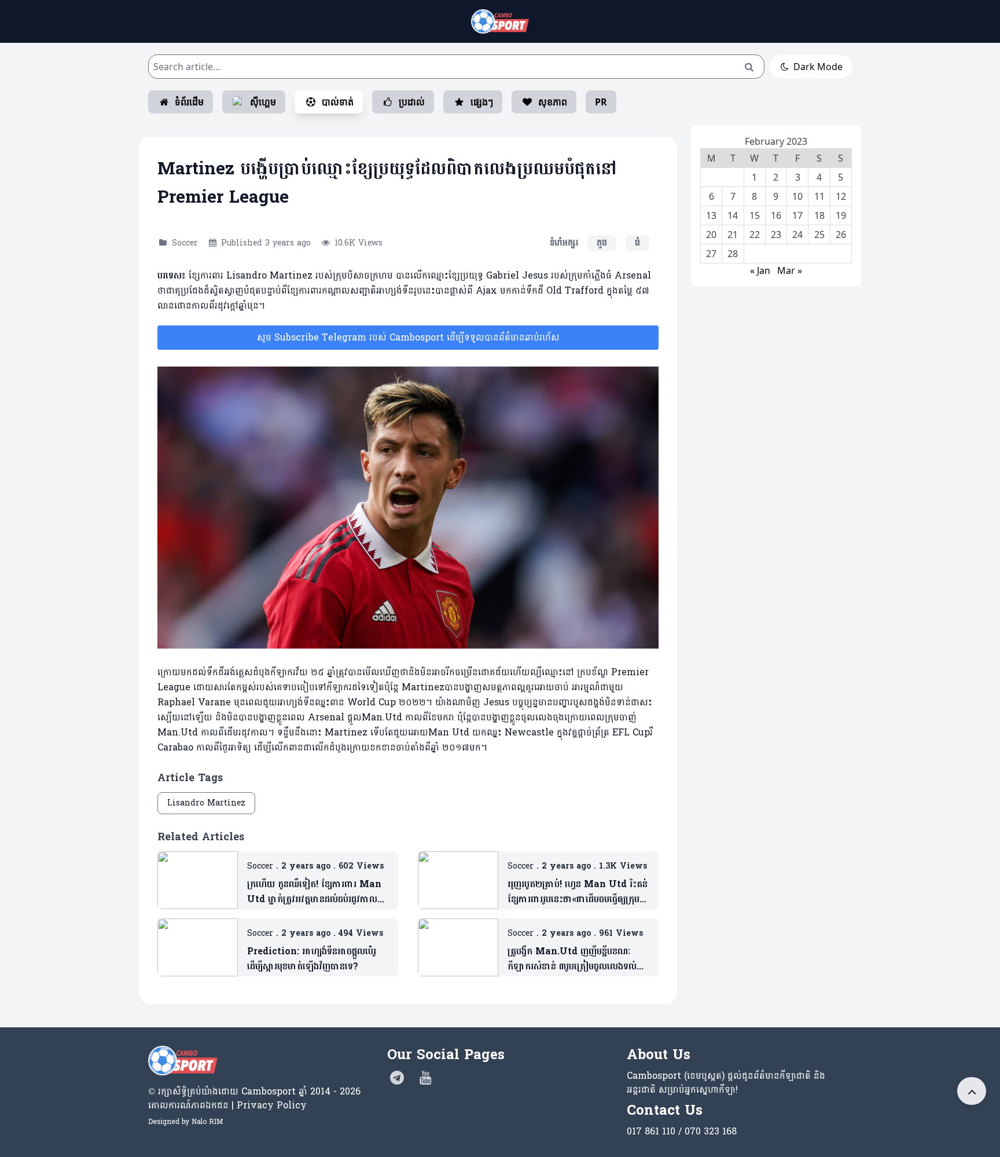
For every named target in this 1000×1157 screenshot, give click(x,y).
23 (776, 234)
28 (732, 253)
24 (797, 234)
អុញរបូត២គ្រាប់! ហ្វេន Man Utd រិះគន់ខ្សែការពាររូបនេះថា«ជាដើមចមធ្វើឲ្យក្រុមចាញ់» (578, 892)
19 (841, 215)
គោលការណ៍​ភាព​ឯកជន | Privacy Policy (227, 1105)
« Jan (760, 270)
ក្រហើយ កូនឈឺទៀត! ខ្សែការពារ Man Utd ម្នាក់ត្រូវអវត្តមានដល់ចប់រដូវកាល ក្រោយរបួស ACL (314, 892)
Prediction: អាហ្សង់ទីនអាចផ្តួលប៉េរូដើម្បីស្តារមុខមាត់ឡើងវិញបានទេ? (311, 959)
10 (797, 196)
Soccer (185, 243)
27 (711, 253)
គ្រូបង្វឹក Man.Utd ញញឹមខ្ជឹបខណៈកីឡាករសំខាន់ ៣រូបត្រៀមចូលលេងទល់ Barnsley (572, 959)
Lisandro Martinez (206, 803)
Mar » (789, 270)
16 (776, 215)
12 (841, 196)
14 (732, 215)
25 (819, 234)
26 (841, 234)
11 (819, 196)
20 (711, 234)
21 (732, 234)
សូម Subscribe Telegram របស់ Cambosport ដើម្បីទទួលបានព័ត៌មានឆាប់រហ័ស (408, 337)
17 (797, 215)
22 (754, 234)
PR (601, 102)
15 (754, 215)
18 (819, 215)
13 (711, 215)
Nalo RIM (207, 1121)
